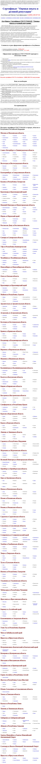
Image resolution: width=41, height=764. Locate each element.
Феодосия (4, 409)
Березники (15, 220)
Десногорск (25, 528)
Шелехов (4, 762)
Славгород (4, 613)
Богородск (15, 207)
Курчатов (25, 427)
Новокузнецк (25, 657)
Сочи (14, 200)
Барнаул (4, 611)
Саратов (4, 519)
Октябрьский (5, 253)
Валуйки (14, 324)
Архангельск (5, 306)
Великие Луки (15, 502)
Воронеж (4, 352)
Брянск (4, 333)
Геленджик (15, 194)
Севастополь (5, 411)
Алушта (14, 409)
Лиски (24, 354)
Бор (23, 209)
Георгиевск (5, 541)
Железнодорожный (16, 143)
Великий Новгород (6, 462)
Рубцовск (4, 615)
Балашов (14, 519)
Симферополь (5, 407)
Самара (4, 240)
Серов (34, 179)
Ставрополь (5, 537)
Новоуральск (25, 179)
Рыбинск (4, 606)
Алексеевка (15, 326)
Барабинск (15, 271)
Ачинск (14, 289)
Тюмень (4, 711)
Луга (3, 158)
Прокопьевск (35, 655)
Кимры (34, 557)
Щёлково (4, 145)
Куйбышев (35, 269)
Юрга (34, 657)
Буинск (14, 187)
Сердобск (15, 495)
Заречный (15, 177)
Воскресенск (15, 137)
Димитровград (16, 583)
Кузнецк (34, 491)
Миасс (34, 262)
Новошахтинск (36, 228)
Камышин (25, 165)
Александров (15, 344)
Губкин (24, 326)
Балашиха (15, 135)
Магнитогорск (25, 260)
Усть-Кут (35, 760)
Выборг (14, 152)
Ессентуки (15, 537)
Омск (4, 278)
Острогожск (35, 352)
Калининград (5, 370)
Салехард (4, 748)
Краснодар (5, 194)
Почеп (34, 333)
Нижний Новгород (6, 207)
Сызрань (34, 242)
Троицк (4, 264)
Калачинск (25, 280)
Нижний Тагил (25, 177)
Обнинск (14, 383)
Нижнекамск (35, 187)
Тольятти (4, 242)
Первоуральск (35, 175)
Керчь (34, 409)
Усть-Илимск (25, 760)
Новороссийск (35, 194)
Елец (24, 436)
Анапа (14, 196)
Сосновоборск (5, 289)
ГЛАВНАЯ (3, 17)
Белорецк (24, 253)
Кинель (14, 244)
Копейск (14, 260)
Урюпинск (4, 167)
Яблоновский (15, 301)
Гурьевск (24, 372)
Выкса (34, 211)
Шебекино (15, 328)
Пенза (4, 491)
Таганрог (34, 232)
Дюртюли (25, 251)
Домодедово (15, 141)
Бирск (14, 249)
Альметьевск (5, 189)
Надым (24, 748)
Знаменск (24, 317)
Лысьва (24, 218)
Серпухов (4, 139)
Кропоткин (25, 194)
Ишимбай (25, 249)
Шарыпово (15, 291)
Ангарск (14, 758)
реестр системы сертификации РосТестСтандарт (23, 66)
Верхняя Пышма (16, 175)
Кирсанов (15, 546)
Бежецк (14, 557)
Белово (4, 657)
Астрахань (5, 315)
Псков (4, 500)
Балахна (24, 211)
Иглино (34, 253)
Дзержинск (35, 209)
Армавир (24, 198)
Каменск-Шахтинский (25, 228)
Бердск (14, 269)
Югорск (14, 743)
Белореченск (5, 202)
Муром (4, 346)
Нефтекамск (35, 249)
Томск (4, 696)
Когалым (14, 741)
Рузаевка (4, 447)
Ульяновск (4, 583)
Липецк (4, 434)
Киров (4, 388)
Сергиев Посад (5, 137)
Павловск (4, 356)
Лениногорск (25, 189)
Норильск (4, 291)
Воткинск (15, 574)
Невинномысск (35, 537)
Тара (3, 282)
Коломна (24, 135)
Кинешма (15, 361)
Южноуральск (16, 264)
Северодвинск (15, 310)
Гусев (24, 370)
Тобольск (4, 715)
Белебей (14, 251)
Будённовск (5, 539)
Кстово (34, 207)
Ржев (4, 559)
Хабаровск (4, 720)
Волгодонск (15, 230)
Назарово (35, 287)
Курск (4, 425)
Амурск (4, 723)
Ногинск (34, 135)
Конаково (35, 555)
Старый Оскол (36, 324)
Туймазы (24, 255)
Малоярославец (5, 381)
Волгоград (4, 165)
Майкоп (4, 297)
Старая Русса (5, 464)
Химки (4, 141)
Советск (4, 372)
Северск (4, 698)
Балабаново (15, 381)
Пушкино (35, 143)
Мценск (4, 486)
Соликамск (35, 220)
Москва (4, 135)
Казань (4, 184)
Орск (3, 475)
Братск (24, 758)
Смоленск (4, 528)
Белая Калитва (16, 228)
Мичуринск (25, 546)
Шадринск (35, 416)
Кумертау (35, 251)
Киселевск (15, 655)
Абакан (4, 728)
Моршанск (35, 548)
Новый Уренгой (36, 750)
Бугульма (15, 184)
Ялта (14, 411)
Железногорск (25, 289)
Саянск (4, 760)
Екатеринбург (5, 175)
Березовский (5, 179)
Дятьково (15, 335)
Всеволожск (5, 160)
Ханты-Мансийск (6, 739)
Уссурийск (15, 672)
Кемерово (4, 655)
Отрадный (25, 242)
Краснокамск (15, 218)
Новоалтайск (35, 611)
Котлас (24, 308)
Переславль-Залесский (35, 604)
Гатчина (24, 154)
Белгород (4, 324)
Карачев (24, 335)
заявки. (9, 59)
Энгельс (14, 523)
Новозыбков (35, 335)
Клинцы (24, 333)
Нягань (34, 739)
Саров (14, 211)
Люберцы (24, 143)
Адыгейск (15, 299)
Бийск (24, 613)
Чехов (4, 143)
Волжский (15, 167)
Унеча (14, 337)
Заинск (24, 184)
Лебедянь (35, 436)
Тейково (34, 361)
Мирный (24, 306)
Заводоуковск (25, 713)
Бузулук (24, 473)
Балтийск (15, 372)
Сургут (4, 741)
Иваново (4, 361)
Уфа (3, 249)
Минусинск (35, 289)
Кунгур (24, 220)
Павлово (4, 209)
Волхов (24, 156)
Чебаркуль (4, 262)
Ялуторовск (15, 715)
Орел (3, 480)
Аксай (4, 232)
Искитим (24, 271)
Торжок (4, 557)
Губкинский (15, 750)
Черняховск (15, 374)
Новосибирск (5, 269)
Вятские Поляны (16, 390)
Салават (15, 255)
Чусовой (14, 222)
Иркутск (4, 758)
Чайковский (5, 222)
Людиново (4, 383)
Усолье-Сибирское (16, 760)
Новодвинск (35, 308)
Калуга (4, 379)
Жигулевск (15, 240)
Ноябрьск (35, 748)
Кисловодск (25, 537)
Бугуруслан (15, 471)
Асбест (4, 177)
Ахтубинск (15, 317)
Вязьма (14, 528)
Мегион (24, 741)
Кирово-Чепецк (26, 390)
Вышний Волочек (26, 557)
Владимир (4, 342)
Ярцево (14, 532)
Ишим (34, 713)
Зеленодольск (25, 187)
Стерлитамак (15, 253)
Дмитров (15, 139)
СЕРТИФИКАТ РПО (28, 17)
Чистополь (35, 189)
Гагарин (24, 530)
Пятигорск (35, 539)
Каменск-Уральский (16, 179)
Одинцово (35, 137)
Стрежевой (15, 700)
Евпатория (25, 407)
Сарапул (4, 576)
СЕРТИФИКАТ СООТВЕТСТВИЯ (12, 17)
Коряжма (15, 306)
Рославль (4, 532)
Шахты (34, 234)
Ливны (34, 480)
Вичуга (14, 363)
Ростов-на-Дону (6, 228)
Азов (3, 230)
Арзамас (14, 209)
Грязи (14, 436)
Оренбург (4, 471)
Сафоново (4, 530)
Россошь (4, 354)
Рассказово (5, 550)
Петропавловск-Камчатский (6, 650)
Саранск (4, 443)
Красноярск (5, 287)
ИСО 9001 (22, 17)
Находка (34, 668)
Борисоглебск (15, 354)
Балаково (15, 521)
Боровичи (15, 464)
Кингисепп (15, 160)
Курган (4, 416)
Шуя (3, 363)
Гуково (14, 232)
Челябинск (4, 260)
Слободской (5, 392)
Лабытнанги (15, 748)
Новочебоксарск (36, 592)
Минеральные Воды (26, 539)
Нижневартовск (36, 741)
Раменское (35, 145)
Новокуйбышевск (26, 240)
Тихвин (24, 158)
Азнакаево (4, 187)
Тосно (34, 160)
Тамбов (4, 546)
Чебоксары (5, 592)
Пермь (4, 218)
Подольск (35, 141)
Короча (24, 324)
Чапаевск (4, 244)
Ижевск (4, 574)
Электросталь (5, 147)
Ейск (34, 198)
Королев (24, 137)
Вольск (24, 521)
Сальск (34, 230)
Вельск (14, 308)
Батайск (4, 234)
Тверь (4, 555)
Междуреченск (25, 655)
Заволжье (4, 213)
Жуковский (15, 145)
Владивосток (5, 668)
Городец (24, 207)
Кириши (24, 152)
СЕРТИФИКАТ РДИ (36, 17)
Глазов (24, 576)
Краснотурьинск (26, 175)
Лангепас (15, 739)
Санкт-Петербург (6, 152)
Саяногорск (25, 728)
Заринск (24, 611)
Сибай (4, 251)
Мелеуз (4, 255)
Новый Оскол (35, 326)
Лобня (24, 141)
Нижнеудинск (35, 758)
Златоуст (15, 262)
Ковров (34, 344)
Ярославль (4, 601)
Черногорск (5, 730)
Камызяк (34, 317)
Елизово (14, 650)
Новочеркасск (25, 234)
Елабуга (14, 189)
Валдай (14, 462)
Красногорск (25, 139)
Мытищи (24, 145)
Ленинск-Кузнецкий (16, 657)
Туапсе (24, 200)
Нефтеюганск (25, 739)
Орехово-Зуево (35, 139)
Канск (24, 287)
